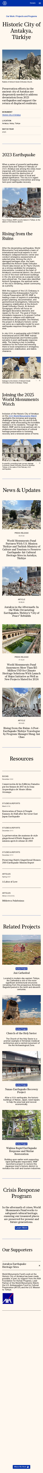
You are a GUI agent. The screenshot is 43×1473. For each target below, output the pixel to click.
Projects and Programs (26, 16)
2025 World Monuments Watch (23, 416)
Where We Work (20, 1467)
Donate (33, 3)
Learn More (22, 1228)
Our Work (10, 16)
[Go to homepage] (15, 3)
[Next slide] (39, 380)
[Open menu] (40, 3)
